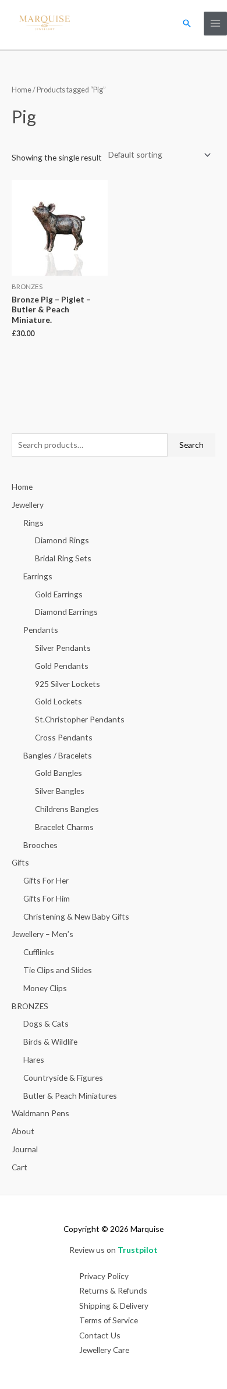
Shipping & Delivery (113, 1305)
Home (21, 90)
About (23, 1131)
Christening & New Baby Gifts (76, 916)
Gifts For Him (46, 898)
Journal (25, 1149)
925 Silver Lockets (67, 684)
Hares (33, 1059)
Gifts (20, 862)
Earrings (37, 576)
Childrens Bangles (67, 809)
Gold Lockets (58, 701)
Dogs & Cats (46, 1023)
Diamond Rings (62, 540)
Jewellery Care (104, 1350)
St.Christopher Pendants (80, 719)
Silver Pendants (63, 648)
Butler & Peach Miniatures (70, 1095)
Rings (33, 523)
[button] (187, 23)
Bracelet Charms (64, 827)
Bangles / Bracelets (57, 755)
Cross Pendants (64, 737)
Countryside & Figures (63, 1077)
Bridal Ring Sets (63, 558)
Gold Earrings (59, 594)
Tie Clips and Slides (57, 970)
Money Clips (45, 988)
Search (191, 445)
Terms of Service (108, 1320)
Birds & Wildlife (50, 1041)
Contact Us (99, 1335)
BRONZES (30, 1006)
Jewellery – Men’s (42, 934)
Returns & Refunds (113, 1290)
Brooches (40, 845)
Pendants (40, 630)
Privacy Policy (104, 1276)
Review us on (113, 1250)
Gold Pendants (61, 666)
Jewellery (28, 505)
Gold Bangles (58, 773)
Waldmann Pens (40, 1113)
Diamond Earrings (66, 612)
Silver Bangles (59, 791)
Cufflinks (38, 952)
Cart (19, 1167)
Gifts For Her (46, 880)
